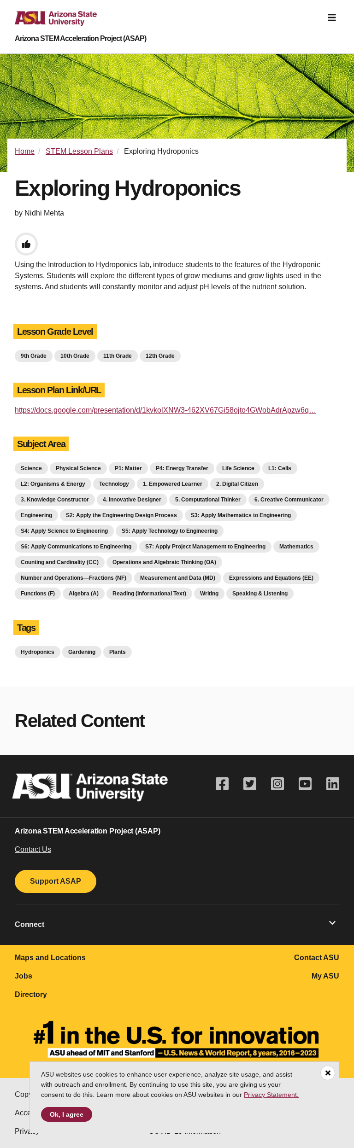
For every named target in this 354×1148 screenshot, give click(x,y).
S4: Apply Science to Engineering (64, 531)
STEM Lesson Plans (79, 151)
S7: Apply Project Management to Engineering (205, 546)
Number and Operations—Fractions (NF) (73, 578)
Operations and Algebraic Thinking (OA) (164, 562)
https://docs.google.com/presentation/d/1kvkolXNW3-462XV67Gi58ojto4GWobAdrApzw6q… (165, 410)
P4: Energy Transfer (182, 468)
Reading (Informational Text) (149, 593)
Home (25, 151)
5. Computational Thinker (208, 499)
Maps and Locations (50, 958)
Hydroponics (37, 652)
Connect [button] (29, 924)
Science (31, 468)
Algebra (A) (84, 593)
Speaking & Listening (260, 593)
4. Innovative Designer (132, 499)
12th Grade (160, 356)
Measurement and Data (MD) (177, 578)
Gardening (81, 652)
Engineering (36, 515)
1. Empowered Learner (172, 484)
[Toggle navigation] (332, 17)
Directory (31, 994)
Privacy (27, 1131)
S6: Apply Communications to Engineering (76, 546)
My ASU (325, 976)
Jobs (23, 976)
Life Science (238, 468)
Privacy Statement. (271, 1094)
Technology (114, 484)
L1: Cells (279, 468)
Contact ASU (316, 958)
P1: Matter (128, 468)
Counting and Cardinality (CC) (60, 562)
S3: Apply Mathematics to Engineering (241, 515)
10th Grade (74, 356)
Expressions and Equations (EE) (271, 578)
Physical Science (78, 468)
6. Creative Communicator (289, 499)
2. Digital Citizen (237, 484)
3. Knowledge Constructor (55, 499)
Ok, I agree (66, 1114)
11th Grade (117, 356)
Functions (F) (38, 593)
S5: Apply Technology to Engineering (170, 531)
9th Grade (34, 356)
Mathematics (296, 546)
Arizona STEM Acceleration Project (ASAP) (80, 38)
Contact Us (33, 849)
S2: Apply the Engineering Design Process (121, 515)
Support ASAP (55, 881)
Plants (117, 652)
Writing (209, 593)
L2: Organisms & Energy (53, 484)
